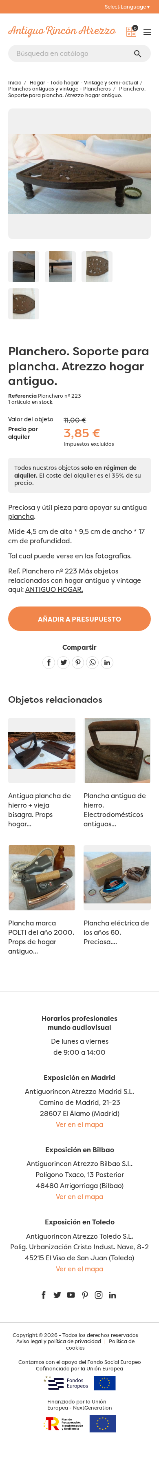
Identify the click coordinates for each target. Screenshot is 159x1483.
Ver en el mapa (79, 1124)
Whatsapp (92, 662)
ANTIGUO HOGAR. (54, 589)
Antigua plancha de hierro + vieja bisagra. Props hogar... (39, 809)
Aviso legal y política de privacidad (58, 1341)
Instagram (98, 1295)
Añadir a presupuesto (79, 619)
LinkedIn (112, 1295)
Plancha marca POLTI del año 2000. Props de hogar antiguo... (41, 937)
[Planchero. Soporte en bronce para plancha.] (23, 266)
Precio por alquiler (23, 433)
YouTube (71, 1295)
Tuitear (63, 662)
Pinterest (78, 662)
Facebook (43, 1295)
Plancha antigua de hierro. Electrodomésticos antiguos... (115, 809)
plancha (21, 516)
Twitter (57, 1295)
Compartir (49, 662)
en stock (42, 402)
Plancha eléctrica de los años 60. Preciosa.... (116, 932)
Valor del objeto (30, 419)
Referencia (22, 396)
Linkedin (107, 662)
